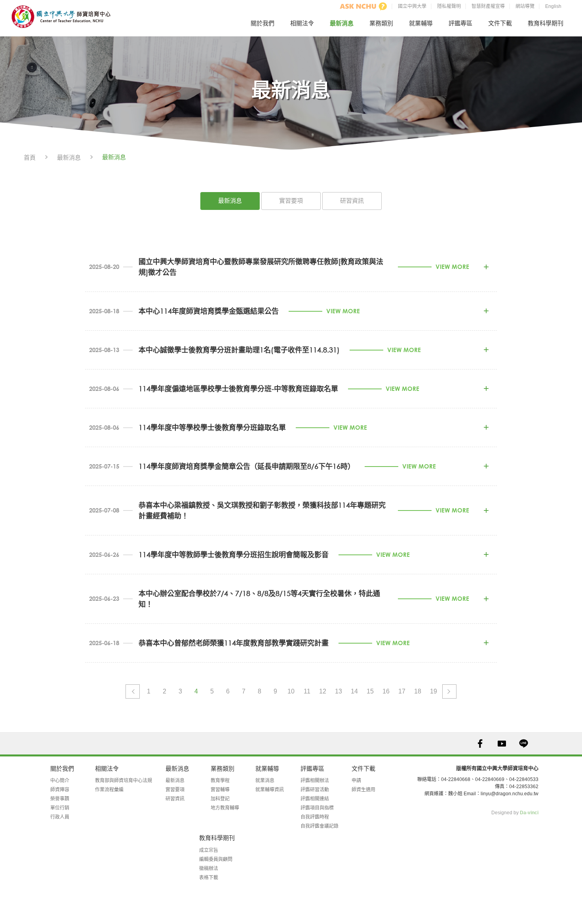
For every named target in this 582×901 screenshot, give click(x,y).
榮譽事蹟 (59, 799)
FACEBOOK (480, 744)
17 (401, 691)
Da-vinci (529, 812)
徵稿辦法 (208, 868)
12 (322, 691)
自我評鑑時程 (315, 817)
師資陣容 (59, 789)
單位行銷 (59, 808)
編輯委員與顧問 (215, 859)
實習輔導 (220, 789)
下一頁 (449, 691)
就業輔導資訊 (269, 789)
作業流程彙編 (109, 789)
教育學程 (220, 780)
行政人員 (59, 817)
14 (354, 691)
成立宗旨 (208, 850)
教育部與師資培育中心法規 (123, 780)
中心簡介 (59, 780)
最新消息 (342, 23)
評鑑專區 (460, 23)
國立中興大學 (412, 6)
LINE (524, 744)
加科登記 (220, 799)
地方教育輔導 (225, 808)
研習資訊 (352, 200)
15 (370, 691)
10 (291, 691)
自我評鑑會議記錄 (320, 826)
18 (417, 691)
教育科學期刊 (545, 23)
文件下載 (500, 23)
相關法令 (302, 23)
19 (433, 691)
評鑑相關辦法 (315, 780)
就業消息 (264, 780)
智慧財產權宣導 (488, 6)
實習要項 (291, 200)
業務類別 (381, 23)
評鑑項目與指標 (317, 808)
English (553, 6)
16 (386, 691)
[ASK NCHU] (363, 6)
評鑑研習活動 (315, 789)
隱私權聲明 (449, 6)
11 (307, 691)
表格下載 (208, 877)
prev (133, 691)
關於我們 (262, 23)
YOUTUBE (502, 744)
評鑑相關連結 (315, 799)
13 (338, 691)
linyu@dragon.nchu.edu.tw (509, 793)
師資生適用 (363, 789)
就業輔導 (421, 23)
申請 (356, 780)
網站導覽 (524, 6)
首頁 (30, 157)
